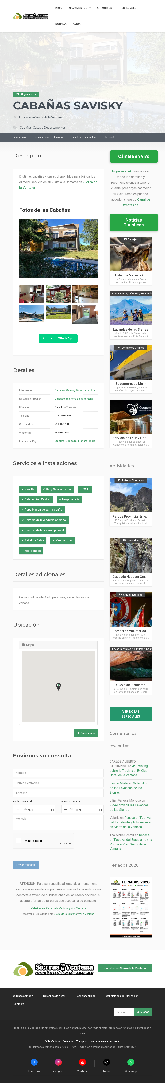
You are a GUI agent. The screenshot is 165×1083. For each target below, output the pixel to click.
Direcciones (88, 733)
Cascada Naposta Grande (132, 577)
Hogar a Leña (71, 499)
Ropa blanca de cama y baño (43, 509)
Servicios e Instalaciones (49, 137)
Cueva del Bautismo (130, 685)
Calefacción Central (38, 499)
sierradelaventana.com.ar (105, 1041)
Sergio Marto (119, 783)
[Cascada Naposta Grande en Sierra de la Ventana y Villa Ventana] (131, 562)
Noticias (61, 24)
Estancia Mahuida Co (130, 275)
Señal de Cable (34, 540)
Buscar (144, 1012)
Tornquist (81, 1041)
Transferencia (86, 440)
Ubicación (110, 137)
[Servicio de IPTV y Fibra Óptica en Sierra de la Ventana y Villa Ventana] (131, 424)
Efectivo (59, 440)
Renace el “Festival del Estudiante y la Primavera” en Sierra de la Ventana (131, 822)
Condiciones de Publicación (122, 995)
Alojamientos (77, 8)
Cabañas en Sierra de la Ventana (125, 968)
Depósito (71, 440)
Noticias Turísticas (134, 222)
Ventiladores (64, 540)
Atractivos (104, 8)
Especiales (129, 8)
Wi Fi (86, 489)
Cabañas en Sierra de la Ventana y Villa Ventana (58, 908)
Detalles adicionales (84, 137)
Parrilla (29, 489)
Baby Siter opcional (59, 489)
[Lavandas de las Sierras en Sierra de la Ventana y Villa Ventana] (131, 315)
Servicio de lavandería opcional (46, 520)
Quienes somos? (23, 995)
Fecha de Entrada (23, 801)
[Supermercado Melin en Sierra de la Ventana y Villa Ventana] (131, 369)
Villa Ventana (86, 913)
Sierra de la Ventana (65, 913)
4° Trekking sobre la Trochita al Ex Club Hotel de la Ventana (129, 770)
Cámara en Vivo (134, 156)
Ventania (68, 1041)
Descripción (20, 137)
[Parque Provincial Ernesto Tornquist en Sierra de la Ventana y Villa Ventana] (131, 502)
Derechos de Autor (54, 995)
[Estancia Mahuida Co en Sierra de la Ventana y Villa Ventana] (131, 261)
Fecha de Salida (70, 801)
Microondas (33, 550)
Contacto (18, 1003)
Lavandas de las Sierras (130, 329)
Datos (77, 24)
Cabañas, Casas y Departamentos (75, 390)
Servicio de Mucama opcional (44, 530)
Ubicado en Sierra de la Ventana (40, 117)
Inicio (58, 8)
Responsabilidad (86, 995)
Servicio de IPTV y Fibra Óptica (135, 438)
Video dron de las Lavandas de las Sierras (129, 787)
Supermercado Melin (131, 384)
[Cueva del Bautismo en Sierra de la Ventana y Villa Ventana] (131, 671)
